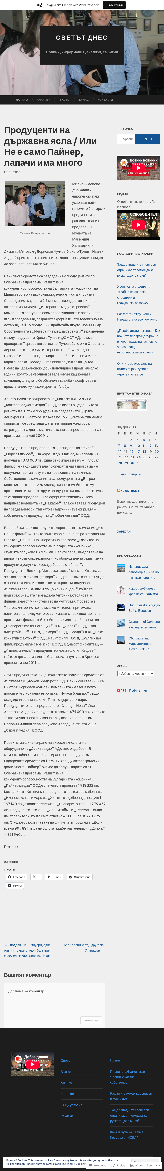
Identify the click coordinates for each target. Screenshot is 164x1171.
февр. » (135, 474)
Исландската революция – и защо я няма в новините (144, 571)
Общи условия (71, 1105)
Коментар (91, 1020)
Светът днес (82, 37)
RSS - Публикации (134, 691)
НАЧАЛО (22, 99)
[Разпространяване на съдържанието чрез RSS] (118, 491)
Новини (116, 1060)
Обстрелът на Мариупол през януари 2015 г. (140, 643)
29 (126, 463)
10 (138, 446)
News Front (129, 491)
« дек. (122, 474)
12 (150, 446)
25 (145, 457)
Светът (66, 1060)
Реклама (67, 1116)
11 (144, 446)
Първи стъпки (114, 4)
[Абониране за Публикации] (118, 691)
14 (120, 452)
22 (126, 457)
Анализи (44, 99)
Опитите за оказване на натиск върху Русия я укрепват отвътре (134, 368)
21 (119, 457)
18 (144, 452)
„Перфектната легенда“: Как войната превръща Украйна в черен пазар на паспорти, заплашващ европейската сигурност (138, 341)
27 (157, 457)
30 (132, 463)
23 (132, 457)
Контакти (105, 99)
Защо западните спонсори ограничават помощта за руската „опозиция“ (136, 269)
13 (156, 446)
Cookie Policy (83, 1163)
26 (150, 457)
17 (138, 452)
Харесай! (124, 531)
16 (131, 452)
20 (157, 452)
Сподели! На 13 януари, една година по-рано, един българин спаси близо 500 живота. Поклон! (28, 950)
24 (138, 457)
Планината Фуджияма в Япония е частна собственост (127, 1077)
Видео (64, 99)
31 (138, 463)
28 (120, 463)
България (68, 1072)
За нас (83, 99)
